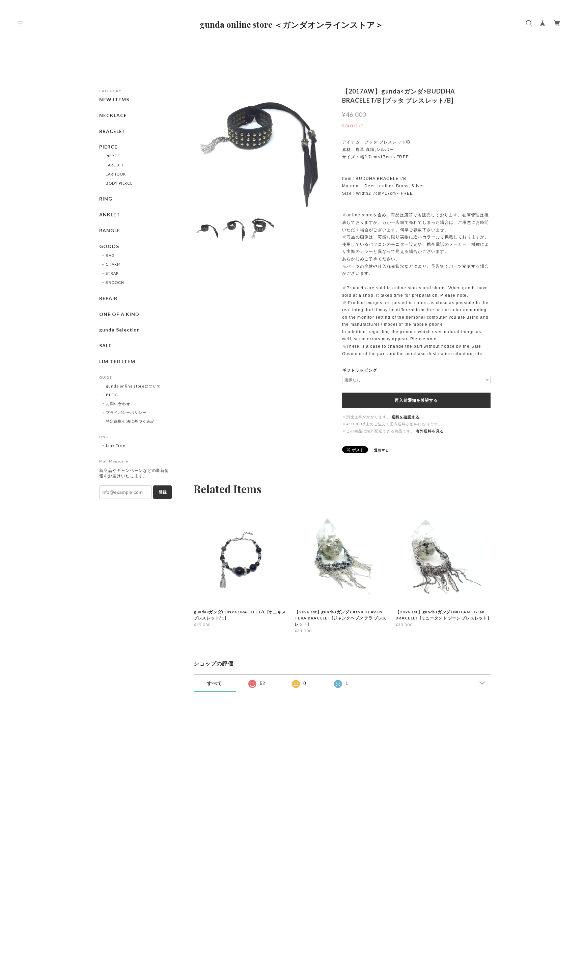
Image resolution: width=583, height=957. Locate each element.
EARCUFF (115, 165)
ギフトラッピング (359, 370)
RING (105, 199)
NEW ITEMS (114, 99)
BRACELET (112, 131)
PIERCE (108, 147)
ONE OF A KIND (119, 314)
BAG (110, 255)
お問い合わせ (118, 403)
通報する (381, 450)
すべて (214, 683)
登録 (163, 492)
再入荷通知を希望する (416, 400)
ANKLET (109, 214)
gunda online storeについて (133, 386)
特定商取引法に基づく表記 (130, 421)
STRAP (112, 273)
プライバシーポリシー (126, 412)
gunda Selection (119, 330)
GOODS (109, 246)
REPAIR (108, 298)
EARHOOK (116, 174)
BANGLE (109, 230)
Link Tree (116, 445)
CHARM (113, 264)
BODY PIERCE (119, 183)
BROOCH (115, 282)
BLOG (112, 395)
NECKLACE (113, 115)
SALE (105, 345)
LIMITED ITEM (117, 361)
